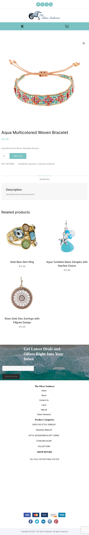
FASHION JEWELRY (46, 164)
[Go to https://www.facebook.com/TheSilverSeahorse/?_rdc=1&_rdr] (51, 4)
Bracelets (33, 164)
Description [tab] (44, 179)
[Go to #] (37, 521)
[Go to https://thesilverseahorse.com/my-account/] (46, 4)
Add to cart (18, 156)
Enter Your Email (9, 364)
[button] (84, 43)
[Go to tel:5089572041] (42, 4)
